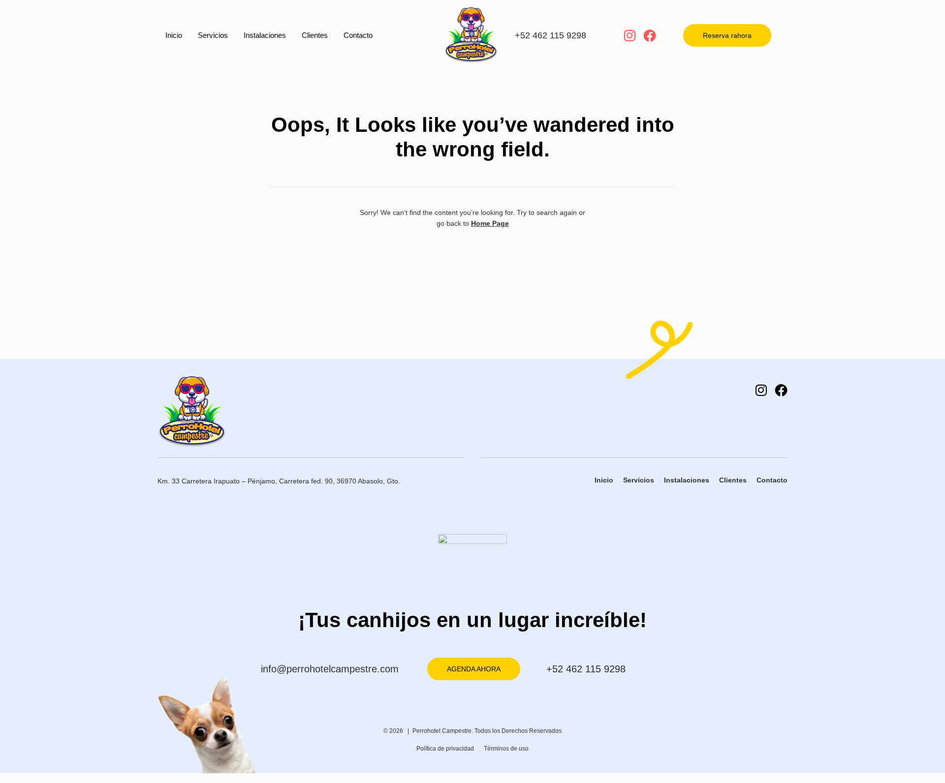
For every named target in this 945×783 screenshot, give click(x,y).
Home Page (490, 223)
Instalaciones (265, 35)
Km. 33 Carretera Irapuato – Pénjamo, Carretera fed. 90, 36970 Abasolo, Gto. (279, 481)
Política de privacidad (445, 748)
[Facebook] (649, 35)
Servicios (213, 35)
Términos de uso (506, 748)
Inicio (173, 35)
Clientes (315, 35)
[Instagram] (629, 35)
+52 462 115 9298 (550, 35)
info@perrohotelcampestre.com (330, 668)
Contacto (358, 35)
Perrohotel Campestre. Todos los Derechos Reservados (487, 730)
